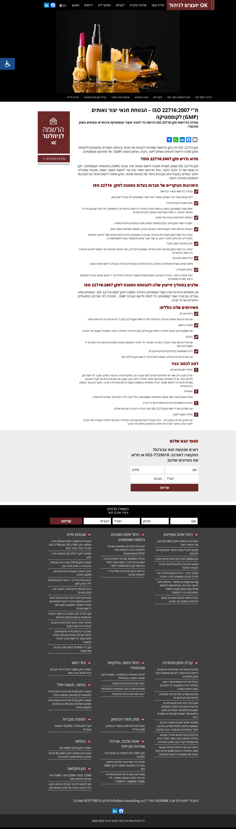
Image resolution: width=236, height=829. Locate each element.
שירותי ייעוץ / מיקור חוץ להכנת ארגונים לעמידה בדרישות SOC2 (71, 624)
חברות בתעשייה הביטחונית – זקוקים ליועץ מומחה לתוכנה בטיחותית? (123, 676)
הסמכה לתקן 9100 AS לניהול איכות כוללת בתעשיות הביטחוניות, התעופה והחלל (69, 693)
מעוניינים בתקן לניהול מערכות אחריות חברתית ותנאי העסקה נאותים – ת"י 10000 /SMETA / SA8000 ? (125, 778)
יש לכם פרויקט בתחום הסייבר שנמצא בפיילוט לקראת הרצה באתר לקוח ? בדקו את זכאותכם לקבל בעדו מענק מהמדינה (177, 738)
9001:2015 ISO (203, 97)
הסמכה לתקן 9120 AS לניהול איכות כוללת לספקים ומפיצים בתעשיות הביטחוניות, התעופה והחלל (69, 704)
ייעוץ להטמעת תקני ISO (178, 97)
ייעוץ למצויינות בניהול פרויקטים (128, 683)
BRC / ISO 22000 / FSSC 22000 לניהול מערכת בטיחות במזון (70, 777)
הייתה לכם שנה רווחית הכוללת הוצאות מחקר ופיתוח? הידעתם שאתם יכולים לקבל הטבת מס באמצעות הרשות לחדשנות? (176, 750)
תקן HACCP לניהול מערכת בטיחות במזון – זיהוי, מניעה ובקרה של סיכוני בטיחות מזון (69, 785)
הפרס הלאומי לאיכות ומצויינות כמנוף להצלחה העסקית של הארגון (179, 599)
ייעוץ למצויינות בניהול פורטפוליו (128, 694)
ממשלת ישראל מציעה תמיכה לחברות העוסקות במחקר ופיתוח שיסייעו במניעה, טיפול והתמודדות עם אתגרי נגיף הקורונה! (177, 726)
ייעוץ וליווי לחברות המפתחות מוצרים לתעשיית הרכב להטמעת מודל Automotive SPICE (126, 550)
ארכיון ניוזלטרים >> (53, 159)
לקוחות (120, 5)
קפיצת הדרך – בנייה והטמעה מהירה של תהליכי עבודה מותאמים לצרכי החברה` (177, 574)
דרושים (88, 5)
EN (64, 5)
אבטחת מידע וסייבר (120, 97)
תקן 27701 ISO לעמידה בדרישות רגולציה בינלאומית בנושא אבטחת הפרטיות (69, 615)
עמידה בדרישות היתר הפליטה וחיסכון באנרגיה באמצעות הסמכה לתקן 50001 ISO (124, 765)
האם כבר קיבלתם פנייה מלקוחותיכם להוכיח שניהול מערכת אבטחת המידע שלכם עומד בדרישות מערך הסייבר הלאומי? (72, 637)
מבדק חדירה (73, 97)
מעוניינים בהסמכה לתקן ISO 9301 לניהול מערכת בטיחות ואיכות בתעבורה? (69, 755)
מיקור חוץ (157, 97)
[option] (118, 51)
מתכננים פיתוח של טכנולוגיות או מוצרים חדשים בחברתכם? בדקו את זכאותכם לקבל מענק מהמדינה (176, 673)
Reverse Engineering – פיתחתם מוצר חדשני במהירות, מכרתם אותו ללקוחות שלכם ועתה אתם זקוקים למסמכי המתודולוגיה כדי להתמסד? (177, 587)
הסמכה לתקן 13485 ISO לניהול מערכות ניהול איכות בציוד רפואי (70, 671)
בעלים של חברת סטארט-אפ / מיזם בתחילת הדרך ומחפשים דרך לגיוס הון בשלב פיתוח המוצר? (179, 685)
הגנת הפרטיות (141, 97)
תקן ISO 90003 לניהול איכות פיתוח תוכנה (176, 559)
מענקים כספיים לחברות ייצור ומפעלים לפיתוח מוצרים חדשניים (178, 695)
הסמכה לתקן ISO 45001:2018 (75, 748)
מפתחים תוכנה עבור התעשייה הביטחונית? (123, 688)
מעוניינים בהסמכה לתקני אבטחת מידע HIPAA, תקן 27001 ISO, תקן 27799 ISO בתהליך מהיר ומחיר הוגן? (69, 544)
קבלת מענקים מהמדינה (95, 97)
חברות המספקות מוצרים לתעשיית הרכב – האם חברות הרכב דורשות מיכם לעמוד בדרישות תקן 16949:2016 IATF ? (123, 562)
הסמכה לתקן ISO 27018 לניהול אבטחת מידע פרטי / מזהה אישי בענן (70, 564)
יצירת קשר (157, 5)
